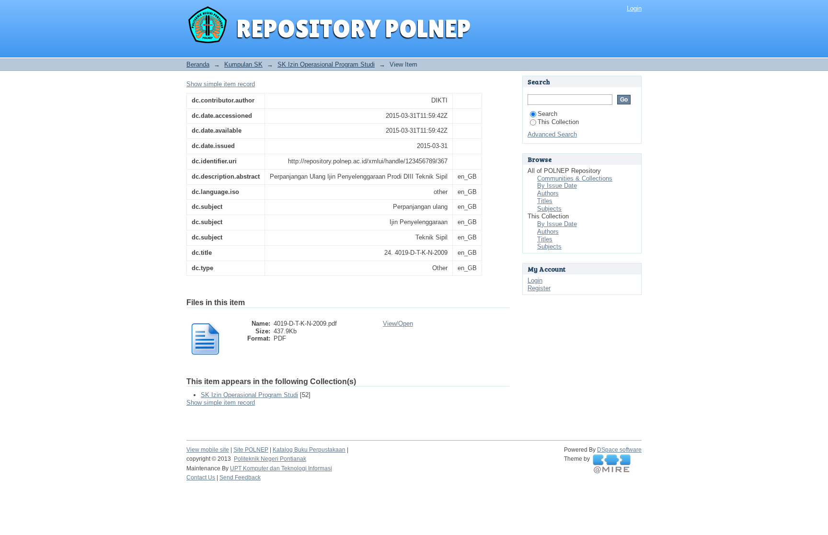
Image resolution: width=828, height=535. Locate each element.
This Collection (558, 121)
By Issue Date (557, 185)
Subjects (549, 208)
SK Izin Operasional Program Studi (326, 64)
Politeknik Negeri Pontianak (270, 458)
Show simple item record (220, 84)
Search (547, 113)
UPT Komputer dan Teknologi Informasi (281, 468)
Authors (548, 193)
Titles (544, 201)
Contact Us (200, 477)
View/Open (398, 323)
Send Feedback (240, 477)
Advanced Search (552, 134)
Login (634, 8)
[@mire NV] (612, 464)
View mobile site (207, 449)
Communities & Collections (574, 178)
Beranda (197, 64)
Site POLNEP (250, 449)
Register (539, 288)
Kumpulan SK (243, 64)
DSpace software (619, 449)
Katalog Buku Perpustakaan (309, 449)
